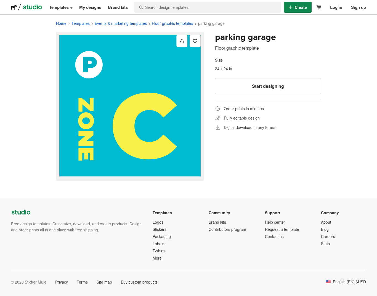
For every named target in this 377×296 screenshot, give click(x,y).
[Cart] (319, 7)
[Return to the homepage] (14, 7)
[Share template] (181, 41)
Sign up (358, 7)
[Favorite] (195, 41)
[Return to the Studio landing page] (33, 7)
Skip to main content (4, 4)
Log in (336, 7)
